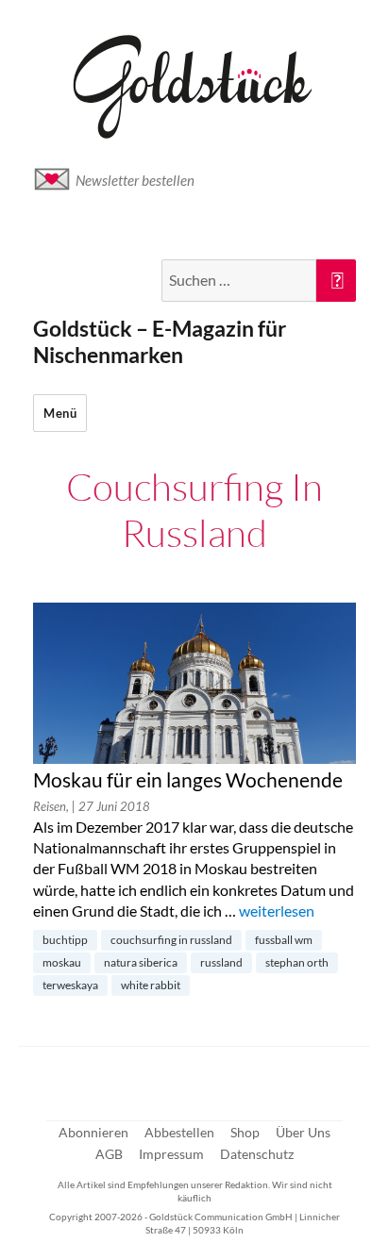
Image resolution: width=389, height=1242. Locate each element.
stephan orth (297, 962)
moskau (61, 962)
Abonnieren (93, 1132)
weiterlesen (276, 910)
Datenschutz (257, 1154)
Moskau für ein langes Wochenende (188, 780)
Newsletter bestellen (135, 180)
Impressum (171, 1154)
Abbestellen (179, 1132)
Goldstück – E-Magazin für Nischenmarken (159, 341)
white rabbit (150, 985)
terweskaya (70, 985)
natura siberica (141, 962)
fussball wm (284, 940)
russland (221, 962)
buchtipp (65, 940)
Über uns (303, 1132)
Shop (245, 1132)
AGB (109, 1154)
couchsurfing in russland (171, 940)
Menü (59, 413)
